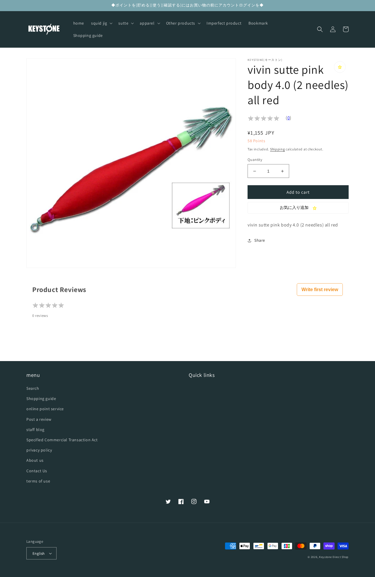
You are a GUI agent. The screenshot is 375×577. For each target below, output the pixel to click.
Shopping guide (41, 398)
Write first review (319, 289)
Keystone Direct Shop (334, 557)
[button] (101, 23)
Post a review (39, 419)
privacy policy (39, 450)
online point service (45, 408)
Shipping (277, 149)
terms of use (38, 481)
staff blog (35, 429)
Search (32, 388)
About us (35, 460)
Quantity (255, 159)
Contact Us (36, 470)
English (39, 553)
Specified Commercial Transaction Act (62, 439)
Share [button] (259, 240)
